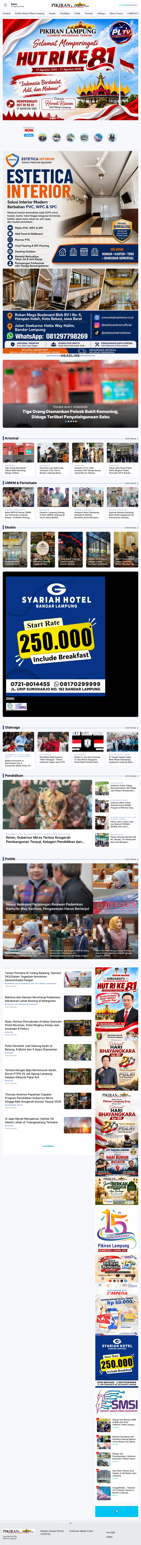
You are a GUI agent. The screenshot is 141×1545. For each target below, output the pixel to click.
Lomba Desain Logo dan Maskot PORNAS (123, 818)
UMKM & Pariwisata (15, 510)
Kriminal (6, 13)
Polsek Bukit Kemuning (70, 407)
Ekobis (9, 556)
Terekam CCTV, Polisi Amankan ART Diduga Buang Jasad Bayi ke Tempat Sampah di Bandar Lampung (87, 470)
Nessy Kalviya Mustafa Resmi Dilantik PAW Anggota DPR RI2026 (115, 947)
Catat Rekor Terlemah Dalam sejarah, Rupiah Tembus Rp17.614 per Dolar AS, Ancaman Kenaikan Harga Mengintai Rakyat (70, 561)
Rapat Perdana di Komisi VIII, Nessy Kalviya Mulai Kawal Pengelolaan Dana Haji (24, 954)
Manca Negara (116, 13)
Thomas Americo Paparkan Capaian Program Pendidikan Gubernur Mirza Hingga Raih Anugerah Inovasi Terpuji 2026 (33, 1098)
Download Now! (129, 5)
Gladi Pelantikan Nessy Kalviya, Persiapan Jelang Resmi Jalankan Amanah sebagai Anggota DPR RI (114, 953)
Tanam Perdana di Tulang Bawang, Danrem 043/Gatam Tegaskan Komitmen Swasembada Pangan (33, 976)
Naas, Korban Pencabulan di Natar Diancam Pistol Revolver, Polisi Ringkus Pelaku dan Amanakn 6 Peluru (33, 1025)
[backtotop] (70, 1523)
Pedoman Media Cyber (81, 1531)
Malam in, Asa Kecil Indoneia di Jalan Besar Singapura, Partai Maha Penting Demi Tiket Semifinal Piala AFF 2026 (87, 759)
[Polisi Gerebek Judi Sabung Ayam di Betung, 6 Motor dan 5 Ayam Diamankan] (77, 1052)
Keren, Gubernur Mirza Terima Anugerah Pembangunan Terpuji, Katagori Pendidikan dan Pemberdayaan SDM (44, 839)
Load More (48, 1146)
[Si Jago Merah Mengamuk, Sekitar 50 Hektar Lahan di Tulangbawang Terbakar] (77, 1125)
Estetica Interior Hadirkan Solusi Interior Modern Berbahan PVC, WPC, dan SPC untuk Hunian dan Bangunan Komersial (15, 561)
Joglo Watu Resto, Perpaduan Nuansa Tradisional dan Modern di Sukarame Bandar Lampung (42, 561)
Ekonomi (45, 510)
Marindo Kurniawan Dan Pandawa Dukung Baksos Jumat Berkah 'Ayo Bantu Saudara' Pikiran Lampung (124, 1439)
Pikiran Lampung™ (10, 1538)
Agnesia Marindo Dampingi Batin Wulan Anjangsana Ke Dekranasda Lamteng (121, 514)
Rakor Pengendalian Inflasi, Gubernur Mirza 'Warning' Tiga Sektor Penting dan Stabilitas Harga (125, 561)
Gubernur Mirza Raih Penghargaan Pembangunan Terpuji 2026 (39, 834)
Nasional (89, 13)
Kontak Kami (109, 1533)
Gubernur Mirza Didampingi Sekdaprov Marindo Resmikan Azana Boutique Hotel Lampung (86, 515)
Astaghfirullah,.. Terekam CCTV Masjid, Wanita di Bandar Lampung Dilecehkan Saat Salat (123, 1490)
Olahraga (101, 13)
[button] (66, 421)
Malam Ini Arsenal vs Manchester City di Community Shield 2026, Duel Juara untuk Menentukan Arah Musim (18, 763)
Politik (77, 13)
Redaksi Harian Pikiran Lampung (29, 13)
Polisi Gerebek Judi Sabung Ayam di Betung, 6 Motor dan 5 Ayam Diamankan (31, 1047)
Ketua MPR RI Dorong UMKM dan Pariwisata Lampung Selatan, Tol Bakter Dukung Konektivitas (18, 515)
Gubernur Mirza (120, 800)
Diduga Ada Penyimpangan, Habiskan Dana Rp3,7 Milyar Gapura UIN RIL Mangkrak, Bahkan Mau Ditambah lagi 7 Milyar (124, 1456)
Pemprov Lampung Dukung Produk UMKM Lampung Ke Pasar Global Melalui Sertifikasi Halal (52, 515)
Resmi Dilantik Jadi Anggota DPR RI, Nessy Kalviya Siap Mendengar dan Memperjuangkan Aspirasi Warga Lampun (69, 953)
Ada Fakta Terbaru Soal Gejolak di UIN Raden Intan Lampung (124, 1473)
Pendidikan (65, 13)
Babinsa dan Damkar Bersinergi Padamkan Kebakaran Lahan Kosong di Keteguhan (32, 999)
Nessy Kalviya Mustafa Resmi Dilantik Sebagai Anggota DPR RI (70, 947)
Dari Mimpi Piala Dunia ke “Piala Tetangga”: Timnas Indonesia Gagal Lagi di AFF (52, 759)
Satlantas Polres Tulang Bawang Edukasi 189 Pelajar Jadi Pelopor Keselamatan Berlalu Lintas (123, 788)
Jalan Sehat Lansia (120, 754)
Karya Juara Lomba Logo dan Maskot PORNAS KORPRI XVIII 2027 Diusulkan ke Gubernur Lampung (122, 824)
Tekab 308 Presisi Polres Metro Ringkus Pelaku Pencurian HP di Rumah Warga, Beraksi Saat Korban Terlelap (121, 470)
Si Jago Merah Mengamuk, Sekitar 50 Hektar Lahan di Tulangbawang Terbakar (31, 1120)
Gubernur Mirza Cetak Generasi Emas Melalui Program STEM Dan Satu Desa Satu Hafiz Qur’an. (122, 805)
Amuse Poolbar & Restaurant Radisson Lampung (97, 554)
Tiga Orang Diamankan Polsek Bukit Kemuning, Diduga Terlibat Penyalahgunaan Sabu (70, 414)
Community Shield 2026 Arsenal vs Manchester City (17, 756)
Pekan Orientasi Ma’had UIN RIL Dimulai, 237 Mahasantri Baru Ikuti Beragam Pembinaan (123, 839)
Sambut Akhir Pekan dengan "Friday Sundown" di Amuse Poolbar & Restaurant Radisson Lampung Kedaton (97, 561)
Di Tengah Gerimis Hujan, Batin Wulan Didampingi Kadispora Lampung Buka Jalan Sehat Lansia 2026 (120, 759)
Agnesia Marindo (119, 510)
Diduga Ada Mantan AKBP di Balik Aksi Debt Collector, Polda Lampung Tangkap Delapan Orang (124, 1422)
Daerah (52, 13)
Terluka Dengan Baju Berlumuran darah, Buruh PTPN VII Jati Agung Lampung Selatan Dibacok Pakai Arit (31, 1074)
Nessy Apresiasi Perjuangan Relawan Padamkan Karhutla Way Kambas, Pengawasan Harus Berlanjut (47, 906)
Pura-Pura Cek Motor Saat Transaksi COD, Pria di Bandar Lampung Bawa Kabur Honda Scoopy (51, 470)
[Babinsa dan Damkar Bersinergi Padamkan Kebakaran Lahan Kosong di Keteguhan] (77, 1003)
